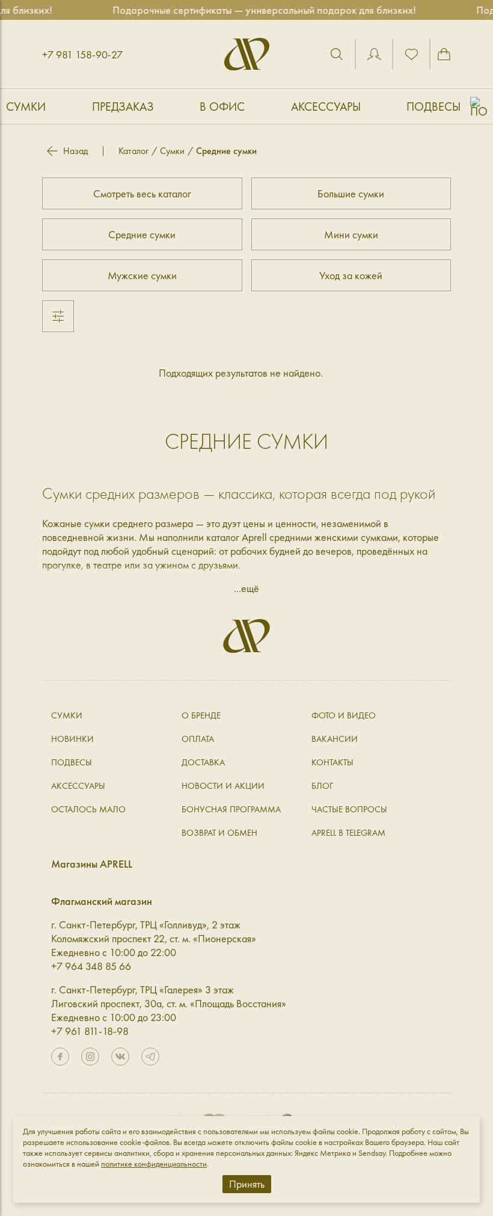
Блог (322, 786)
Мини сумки (351, 234)
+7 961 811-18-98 (90, 1031)
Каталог (133, 150)
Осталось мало (88, 809)
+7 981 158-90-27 (82, 54)
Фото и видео (343, 715)
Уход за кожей (350, 275)
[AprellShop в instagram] (90, 1057)
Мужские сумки (142, 275)
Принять (247, 1184)
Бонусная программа (231, 809)
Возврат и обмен (219, 833)
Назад (75, 151)
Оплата (198, 739)
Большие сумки (350, 193)
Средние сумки (142, 234)
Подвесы (433, 106)
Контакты (332, 762)
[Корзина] (443, 54)
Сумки (26, 106)
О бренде (201, 715)
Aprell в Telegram (348, 833)
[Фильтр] (58, 316)
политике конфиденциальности (154, 1163)
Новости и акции (223, 786)
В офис (222, 106)
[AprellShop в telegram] (150, 1057)
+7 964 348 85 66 (91, 966)
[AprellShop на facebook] (60, 1057)
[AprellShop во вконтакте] (120, 1057)
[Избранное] (411, 54)
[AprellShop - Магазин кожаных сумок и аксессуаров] (246, 54)
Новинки (72, 739)
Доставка (203, 762)
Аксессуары (326, 106)
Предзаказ (123, 106)
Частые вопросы (349, 809)
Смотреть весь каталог (142, 193)
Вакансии (334, 739)
